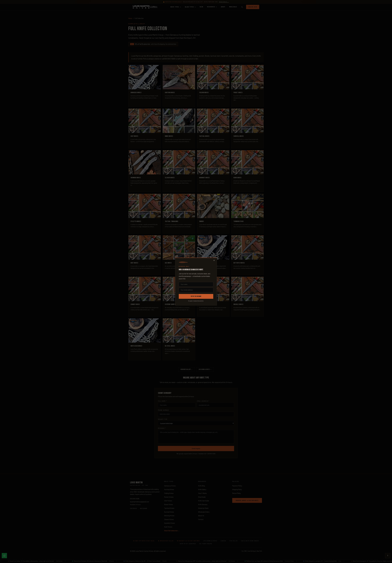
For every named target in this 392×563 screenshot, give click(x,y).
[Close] (214, 260)
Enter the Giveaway (196, 296)
